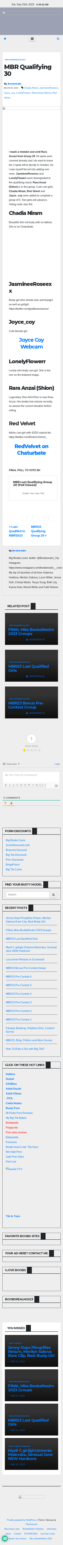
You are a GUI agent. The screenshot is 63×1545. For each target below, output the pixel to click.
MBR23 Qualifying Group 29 (38, 531)
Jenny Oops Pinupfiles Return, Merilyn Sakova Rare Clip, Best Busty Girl (31, 1351)
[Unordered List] (25, 785)
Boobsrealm (14, 83)
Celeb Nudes (14, 1103)
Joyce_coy (9, 93)
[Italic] (9, 785)
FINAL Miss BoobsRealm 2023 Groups (31, 631)
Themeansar (31, 1524)
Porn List (11, 1161)
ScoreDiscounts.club (18, 845)
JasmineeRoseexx (48, 87)
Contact (17, 1534)
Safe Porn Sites (15, 1156)
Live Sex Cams (48, 1534)
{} (40, 785)
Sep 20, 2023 (18, 1464)
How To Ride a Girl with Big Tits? (25, 1048)
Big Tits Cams (14, 869)
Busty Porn (13, 1108)
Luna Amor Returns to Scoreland (25, 959)
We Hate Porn (14, 1151)
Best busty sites (12, 1529)
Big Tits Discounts (16, 854)
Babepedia (12, 1137)
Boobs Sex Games (17, 1538)
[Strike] (17, 785)
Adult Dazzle (13, 1088)
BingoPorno (13, 864)
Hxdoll (10, 1079)
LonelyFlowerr (23, 93)
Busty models (15, 1343)
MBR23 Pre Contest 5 (19, 985)
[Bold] (5, 785)
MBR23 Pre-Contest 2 (19, 1011)
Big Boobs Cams (15, 840)
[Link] (36, 785)
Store (8, 1534)
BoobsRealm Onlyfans (33, 1529)
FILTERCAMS (30, 1534)
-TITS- (9, 1098)
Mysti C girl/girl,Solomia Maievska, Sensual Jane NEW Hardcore (30, 1454)
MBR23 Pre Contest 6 (19, 976)
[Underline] (13, 785)
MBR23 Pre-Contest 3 (19, 1002)
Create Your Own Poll (33, 493)
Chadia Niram (31, 87)
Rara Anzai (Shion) (41, 93)
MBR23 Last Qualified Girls (28, 668)
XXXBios (11, 1083)
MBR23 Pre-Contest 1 (19, 1019)
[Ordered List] (21, 785)
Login (57, 764)
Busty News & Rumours (19, 1446)
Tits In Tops (13, 1216)
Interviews (51, 1529)
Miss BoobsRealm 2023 (15, 60)
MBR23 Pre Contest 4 (19, 993)
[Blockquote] (29, 785)
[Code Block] (33, 785)
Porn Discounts (14, 859)
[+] (44, 785)
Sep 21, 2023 (18, 1361)
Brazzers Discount (16, 850)
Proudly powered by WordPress (22, 1520)
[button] (58, 38)
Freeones (11, 1142)
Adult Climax (13, 1093)
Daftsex (10, 1074)
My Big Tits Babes (16, 1117)
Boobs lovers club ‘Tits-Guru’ (22, 1147)
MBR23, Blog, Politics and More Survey (29, 1040)
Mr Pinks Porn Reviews (19, 1113)
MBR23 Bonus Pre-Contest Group (26, 705)
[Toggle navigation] (32, 38)
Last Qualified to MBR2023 (17, 531)
